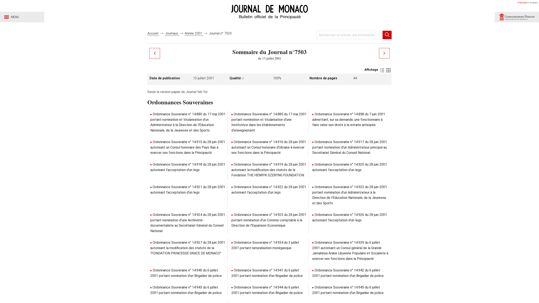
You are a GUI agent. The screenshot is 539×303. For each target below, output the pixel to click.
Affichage (371, 69)
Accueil (153, 33)
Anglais (534, 2)
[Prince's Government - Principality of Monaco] (517, 17)
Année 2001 (194, 33)
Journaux (172, 33)
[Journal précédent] (154, 53)
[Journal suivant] (384, 53)
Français (523, 2)
